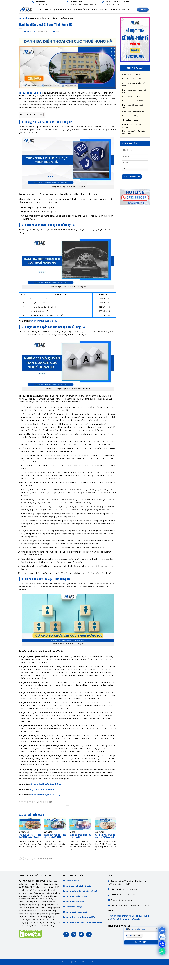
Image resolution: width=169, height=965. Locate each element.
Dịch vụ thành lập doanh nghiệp (79, 917)
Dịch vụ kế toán (71, 881)
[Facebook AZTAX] (66, 934)
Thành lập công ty (130, 120)
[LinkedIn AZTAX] (89, 934)
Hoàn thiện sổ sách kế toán (134, 79)
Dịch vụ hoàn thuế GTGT (132, 101)
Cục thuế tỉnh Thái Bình (42, 789)
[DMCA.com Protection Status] (30, 933)
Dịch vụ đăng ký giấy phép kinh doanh (82, 922)
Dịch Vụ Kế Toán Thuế (84, 10)
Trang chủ (24, 18)
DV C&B (102, 10)
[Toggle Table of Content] (40, 115)
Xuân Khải (26, 31)
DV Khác (114, 10)
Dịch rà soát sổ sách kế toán (77, 886)
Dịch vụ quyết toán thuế (75, 912)
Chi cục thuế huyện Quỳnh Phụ (45, 784)
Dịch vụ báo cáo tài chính (133, 112)
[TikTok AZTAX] (81, 934)
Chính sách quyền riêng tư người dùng (129, 916)
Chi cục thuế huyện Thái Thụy (45, 795)
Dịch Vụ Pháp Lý (61, 10)
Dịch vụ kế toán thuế (131, 75)
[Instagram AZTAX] (73, 934)
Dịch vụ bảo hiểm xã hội (75, 896)
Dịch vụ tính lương (130, 116)
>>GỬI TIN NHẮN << (141, 942)
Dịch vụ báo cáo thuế (131, 97)
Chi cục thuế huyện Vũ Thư (43, 321)
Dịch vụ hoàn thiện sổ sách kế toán (80, 891)
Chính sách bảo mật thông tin (125, 919)
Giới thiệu (44, 10)
